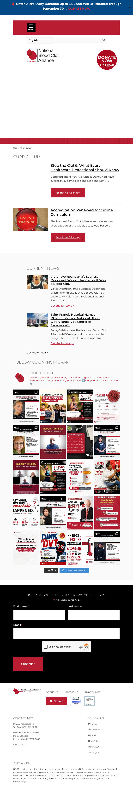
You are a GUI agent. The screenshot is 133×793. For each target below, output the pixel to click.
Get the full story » (62, 305)
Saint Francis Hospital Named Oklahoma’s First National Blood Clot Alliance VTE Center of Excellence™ (75, 320)
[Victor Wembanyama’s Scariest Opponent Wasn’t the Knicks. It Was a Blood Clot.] (37, 288)
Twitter (93, 724)
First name (21, 606)
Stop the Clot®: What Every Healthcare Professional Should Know (85, 167)
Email (17, 624)
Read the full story (68, 192)
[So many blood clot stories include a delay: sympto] (107, 442)
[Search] (100, 40)
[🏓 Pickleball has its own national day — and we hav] (53, 548)
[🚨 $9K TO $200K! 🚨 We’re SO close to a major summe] (80, 548)
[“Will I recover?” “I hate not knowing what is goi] (26, 512)
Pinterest (94, 747)
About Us (52, 692)
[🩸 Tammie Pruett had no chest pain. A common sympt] (26, 442)
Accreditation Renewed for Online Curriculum (82, 212)
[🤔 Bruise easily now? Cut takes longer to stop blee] (26, 548)
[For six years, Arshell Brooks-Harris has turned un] (107, 477)
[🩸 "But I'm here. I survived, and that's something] (107, 548)
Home (16, 148)
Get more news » (37, 352)
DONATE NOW (79, 8)
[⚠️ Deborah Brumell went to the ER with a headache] (53, 512)
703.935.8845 (27, 724)
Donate (58, 701)
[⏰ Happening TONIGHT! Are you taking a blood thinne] (80, 512)
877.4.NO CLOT (29, 727)
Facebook (95, 729)
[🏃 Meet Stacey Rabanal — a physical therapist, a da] (53, 477)
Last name (75, 606)
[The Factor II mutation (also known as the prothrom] (107, 406)
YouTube (94, 741)
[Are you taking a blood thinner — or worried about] (53, 442)
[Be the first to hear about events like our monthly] (80, 442)
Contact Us (70, 692)
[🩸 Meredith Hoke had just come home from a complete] (26, 406)
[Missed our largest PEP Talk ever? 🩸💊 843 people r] (80, 477)
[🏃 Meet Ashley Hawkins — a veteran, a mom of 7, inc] (80, 406)
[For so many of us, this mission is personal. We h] (53, 406)
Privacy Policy (92, 692)
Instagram (95, 752)
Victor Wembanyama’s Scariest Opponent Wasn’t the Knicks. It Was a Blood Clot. (78, 280)
